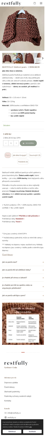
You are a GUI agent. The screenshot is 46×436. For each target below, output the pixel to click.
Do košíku (30, 143)
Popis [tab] (8, 155)
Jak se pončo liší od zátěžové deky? (16, 268)
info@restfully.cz (14, 411)
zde (30, 427)
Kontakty (7, 399)
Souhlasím (32, 431)
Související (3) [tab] (34, 155)
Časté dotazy (9, 385)
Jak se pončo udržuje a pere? (13, 294)
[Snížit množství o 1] (5, 143)
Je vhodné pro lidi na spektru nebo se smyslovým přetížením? (17, 284)
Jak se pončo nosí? (9, 260)
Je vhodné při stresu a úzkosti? (14, 276)
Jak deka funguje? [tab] (20, 155)
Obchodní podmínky (12, 390)
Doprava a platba (11, 381)
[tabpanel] (23, 322)
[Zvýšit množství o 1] (16, 143)
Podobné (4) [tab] (23, 162)
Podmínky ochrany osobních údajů (17, 394)
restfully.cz (11, 416)
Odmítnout (12, 431)
